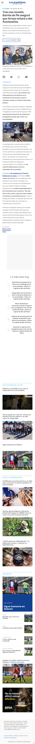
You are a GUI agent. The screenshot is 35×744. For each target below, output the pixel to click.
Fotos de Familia (8, 735)
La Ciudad (6, 9)
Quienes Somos (23, 735)
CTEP (4, 232)
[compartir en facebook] (6, 77)
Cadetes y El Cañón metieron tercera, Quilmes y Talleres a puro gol (16, 661)
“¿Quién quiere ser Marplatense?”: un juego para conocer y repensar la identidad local (16, 543)
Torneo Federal (7, 637)
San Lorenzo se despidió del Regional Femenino (11, 651)
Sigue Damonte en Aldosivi (12, 445)
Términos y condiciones (10, 737)
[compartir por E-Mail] (28, 77)
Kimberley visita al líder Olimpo (12, 628)
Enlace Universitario (26, 489)
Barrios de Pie (7, 229)
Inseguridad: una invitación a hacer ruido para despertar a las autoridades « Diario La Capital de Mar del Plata (20, 296)
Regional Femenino (8, 648)
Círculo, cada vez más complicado (9, 640)
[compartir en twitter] (14, 77)
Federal (5, 615)
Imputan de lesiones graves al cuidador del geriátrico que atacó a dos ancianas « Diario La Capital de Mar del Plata (20, 319)
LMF (31, 665)
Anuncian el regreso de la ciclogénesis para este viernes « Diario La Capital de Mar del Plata (20, 330)
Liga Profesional (8, 603)
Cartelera (15, 735)
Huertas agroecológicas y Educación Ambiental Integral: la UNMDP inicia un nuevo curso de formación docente (17, 513)
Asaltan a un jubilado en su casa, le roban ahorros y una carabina (15, 389)
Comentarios (7, 82)
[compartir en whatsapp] (21, 77)
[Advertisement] (17, 251)
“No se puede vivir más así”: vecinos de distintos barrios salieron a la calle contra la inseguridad (17, 416)
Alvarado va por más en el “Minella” (11, 617)
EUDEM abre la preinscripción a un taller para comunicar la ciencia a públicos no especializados (17, 483)
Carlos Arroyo (7, 230)
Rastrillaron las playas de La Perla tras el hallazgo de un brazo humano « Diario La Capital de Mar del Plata (19, 285)
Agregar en (12, 40)
